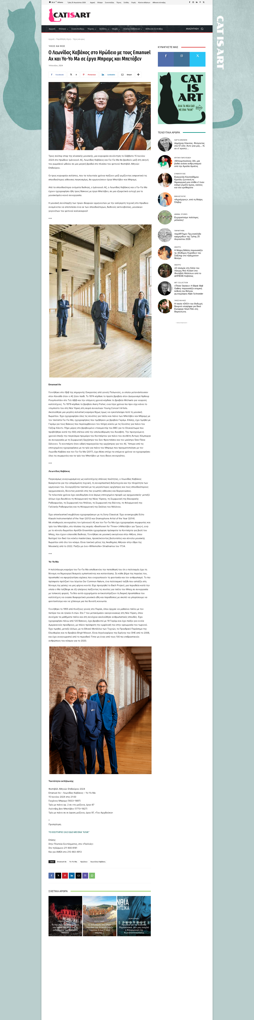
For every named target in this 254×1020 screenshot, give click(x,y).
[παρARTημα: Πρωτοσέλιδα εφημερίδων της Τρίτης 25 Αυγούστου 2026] (165, 235)
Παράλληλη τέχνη (63, 39)
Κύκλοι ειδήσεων (65, 921)
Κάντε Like (166, 53)
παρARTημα (179, 230)
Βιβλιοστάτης (180, 196)
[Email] (78, 876)
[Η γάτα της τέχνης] (70, 15)
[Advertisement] (151, 15)
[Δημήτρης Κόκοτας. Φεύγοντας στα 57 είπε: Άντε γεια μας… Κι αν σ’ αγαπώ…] (165, 144)
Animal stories (180, 214)
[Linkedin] (196, 2)
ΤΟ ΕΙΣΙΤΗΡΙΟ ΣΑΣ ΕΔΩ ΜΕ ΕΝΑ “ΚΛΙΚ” (69, 832)
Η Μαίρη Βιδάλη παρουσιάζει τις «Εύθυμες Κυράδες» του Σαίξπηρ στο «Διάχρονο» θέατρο (188, 254)
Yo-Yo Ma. (73, 862)
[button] (195, 28)
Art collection (181, 282)
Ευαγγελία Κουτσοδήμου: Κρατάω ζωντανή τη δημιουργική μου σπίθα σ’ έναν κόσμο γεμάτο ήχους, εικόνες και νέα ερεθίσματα (189, 182)
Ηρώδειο (83, 862)
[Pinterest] (200, 2)
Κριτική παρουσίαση (182, 157)
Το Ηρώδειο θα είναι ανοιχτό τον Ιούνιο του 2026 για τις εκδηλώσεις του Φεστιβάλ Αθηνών (65, 928)
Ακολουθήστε (181, 53)
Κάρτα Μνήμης (180, 140)
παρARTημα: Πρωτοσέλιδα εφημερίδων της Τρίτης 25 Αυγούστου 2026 (187, 236)
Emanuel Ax (61, 862)
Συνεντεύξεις (180, 173)
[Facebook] (189, 2)
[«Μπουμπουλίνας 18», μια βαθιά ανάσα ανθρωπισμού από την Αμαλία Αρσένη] (165, 162)
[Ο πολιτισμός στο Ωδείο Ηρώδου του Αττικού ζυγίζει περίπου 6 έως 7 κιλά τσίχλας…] (100, 916)
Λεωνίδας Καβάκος (98, 862)
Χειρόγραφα (99, 921)
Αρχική (51, 39)
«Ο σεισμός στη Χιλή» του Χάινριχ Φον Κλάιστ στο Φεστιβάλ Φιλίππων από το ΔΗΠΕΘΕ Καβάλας (187, 272)
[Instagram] (193, 2)
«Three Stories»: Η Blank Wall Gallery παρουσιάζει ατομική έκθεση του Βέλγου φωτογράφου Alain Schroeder (188, 289)
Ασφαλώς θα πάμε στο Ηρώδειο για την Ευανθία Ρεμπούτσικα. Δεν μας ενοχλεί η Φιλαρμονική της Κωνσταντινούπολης (134, 927)
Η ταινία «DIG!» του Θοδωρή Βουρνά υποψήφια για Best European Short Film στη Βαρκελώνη (188, 307)
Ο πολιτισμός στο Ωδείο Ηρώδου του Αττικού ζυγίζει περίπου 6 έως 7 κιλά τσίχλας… (99, 928)
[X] (203, 2)
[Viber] (85, 876)
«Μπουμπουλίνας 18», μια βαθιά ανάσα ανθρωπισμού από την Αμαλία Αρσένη (187, 164)
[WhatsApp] (92, 876)
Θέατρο (177, 247)
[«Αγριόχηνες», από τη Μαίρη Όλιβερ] (165, 199)
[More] (138, 75)
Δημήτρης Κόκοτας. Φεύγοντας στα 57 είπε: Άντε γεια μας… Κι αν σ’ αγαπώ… (189, 146)
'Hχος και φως (79, 39)
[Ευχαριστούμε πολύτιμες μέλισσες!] (165, 217)
